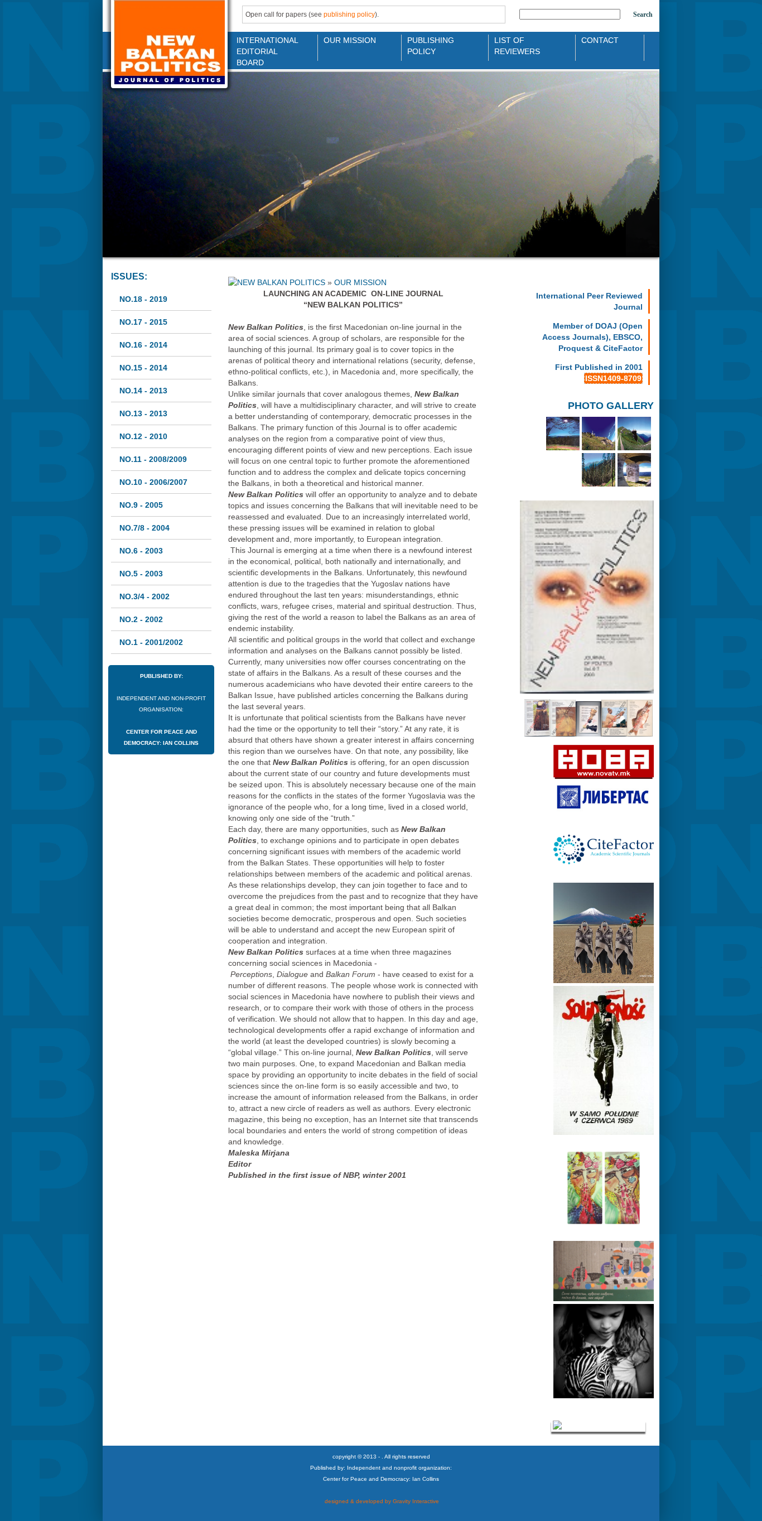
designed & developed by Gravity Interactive (381, 1501)
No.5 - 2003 (141, 573)
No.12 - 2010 (143, 436)
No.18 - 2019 (143, 299)
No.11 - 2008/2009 (153, 459)
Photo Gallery (611, 405)
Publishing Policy (430, 45)
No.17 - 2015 (143, 321)
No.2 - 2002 (141, 619)
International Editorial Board (264, 45)
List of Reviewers (517, 45)
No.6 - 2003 (141, 550)
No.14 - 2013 (143, 390)
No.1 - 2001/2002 (151, 642)
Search (643, 14)
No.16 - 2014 (143, 344)
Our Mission (350, 40)
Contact (600, 40)
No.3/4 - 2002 (144, 596)
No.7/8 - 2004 (144, 527)
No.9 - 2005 (141, 504)
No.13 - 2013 (143, 413)
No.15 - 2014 (143, 367)
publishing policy (349, 14)
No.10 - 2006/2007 (153, 482)
